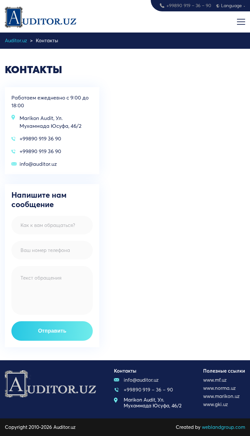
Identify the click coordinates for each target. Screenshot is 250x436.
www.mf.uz (215, 380)
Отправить (52, 331)
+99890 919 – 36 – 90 (188, 5)
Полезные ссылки (224, 370)
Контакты (125, 370)
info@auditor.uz (38, 164)
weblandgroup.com (223, 427)
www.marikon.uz (221, 396)
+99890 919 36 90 (40, 138)
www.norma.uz (219, 388)
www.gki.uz (215, 404)
